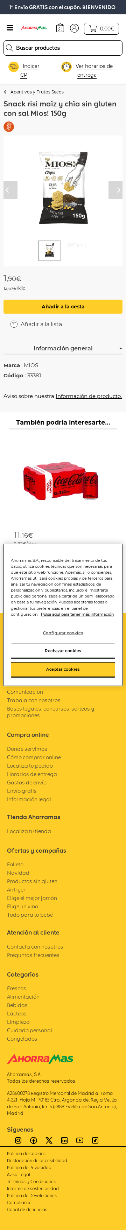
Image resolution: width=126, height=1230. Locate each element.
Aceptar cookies (63, 669)
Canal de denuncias (27, 1209)
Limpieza (18, 1022)
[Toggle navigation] (10, 28)
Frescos (16, 988)
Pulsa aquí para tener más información (77, 613)
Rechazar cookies (63, 650)
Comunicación (25, 692)
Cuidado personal (29, 1030)
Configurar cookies (63, 632)
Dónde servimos (27, 749)
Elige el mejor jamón (32, 898)
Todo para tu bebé (30, 914)
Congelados (22, 1038)
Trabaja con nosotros (34, 700)
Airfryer (16, 889)
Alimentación (23, 996)
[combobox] (63, 48)
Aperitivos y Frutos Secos (37, 92)
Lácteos (17, 1013)
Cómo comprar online (34, 757)
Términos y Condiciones (31, 1181)
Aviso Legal (18, 1174)
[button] (74, 27)
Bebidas (17, 1005)
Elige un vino (22, 906)
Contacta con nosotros (35, 946)
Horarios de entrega (32, 774)
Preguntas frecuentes (33, 955)
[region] (63, 615)
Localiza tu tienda (29, 831)
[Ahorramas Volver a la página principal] (37, 28)
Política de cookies (26, 1153)
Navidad (18, 872)
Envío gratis (22, 791)
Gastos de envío (27, 782)
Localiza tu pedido (30, 765)
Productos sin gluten (32, 881)
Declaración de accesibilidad (37, 1160)
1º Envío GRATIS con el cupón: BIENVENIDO (62, 7)
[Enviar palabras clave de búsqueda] (9, 48)
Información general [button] (63, 348)
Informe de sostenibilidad (33, 1188)
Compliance (19, 1202)
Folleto (15, 864)
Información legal (29, 799)
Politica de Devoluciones (32, 1195)
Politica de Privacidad (29, 1167)
